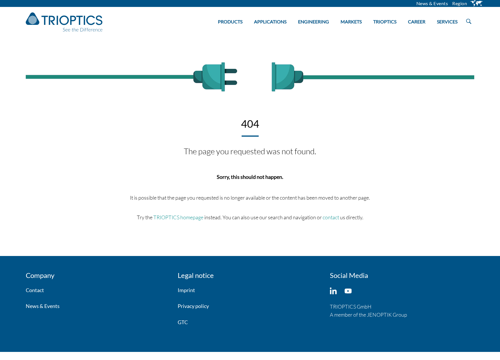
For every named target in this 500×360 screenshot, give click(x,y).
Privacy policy (193, 306)
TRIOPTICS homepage (178, 217)
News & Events (43, 306)
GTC (183, 322)
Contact (35, 290)
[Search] (468, 20)
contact (331, 217)
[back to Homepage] (64, 21)
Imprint (186, 290)
